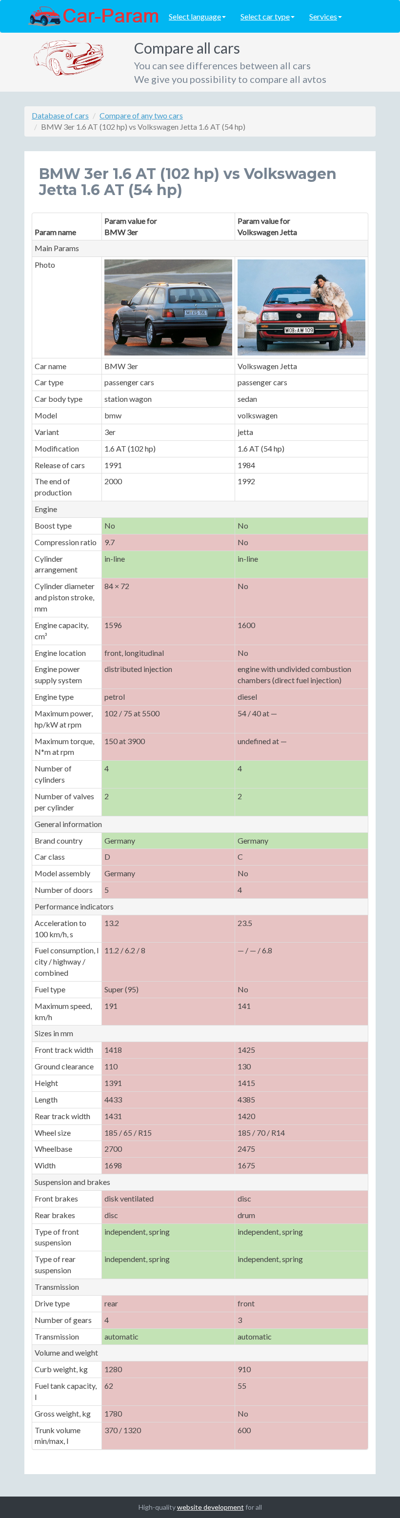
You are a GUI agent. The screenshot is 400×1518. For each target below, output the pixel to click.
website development (210, 1507)
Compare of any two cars (141, 115)
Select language (195, 16)
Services (323, 16)
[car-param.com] (92, 15)
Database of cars (60, 115)
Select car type (265, 16)
